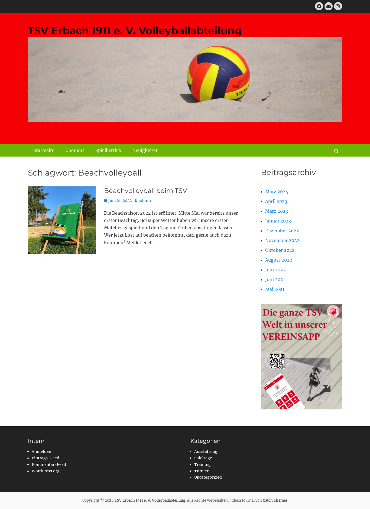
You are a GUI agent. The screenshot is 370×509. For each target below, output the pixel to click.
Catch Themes (275, 500)
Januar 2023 (278, 221)
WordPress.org (46, 471)
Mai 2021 (274, 289)
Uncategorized (208, 477)
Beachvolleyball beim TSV (145, 191)
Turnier (201, 471)
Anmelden (41, 451)
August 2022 (278, 260)
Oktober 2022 (280, 250)
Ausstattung (206, 451)
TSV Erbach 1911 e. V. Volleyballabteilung (135, 30)
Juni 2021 (275, 279)
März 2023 (276, 211)
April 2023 (276, 201)
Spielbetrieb (108, 150)
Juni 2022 (275, 269)
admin (145, 200)
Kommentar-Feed (49, 464)
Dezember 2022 (282, 230)
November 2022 (282, 240)
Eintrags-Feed (45, 458)
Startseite (43, 150)
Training (202, 464)
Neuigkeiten (145, 150)
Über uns (75, 150)
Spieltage (203, 458)
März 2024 (276, 191)
